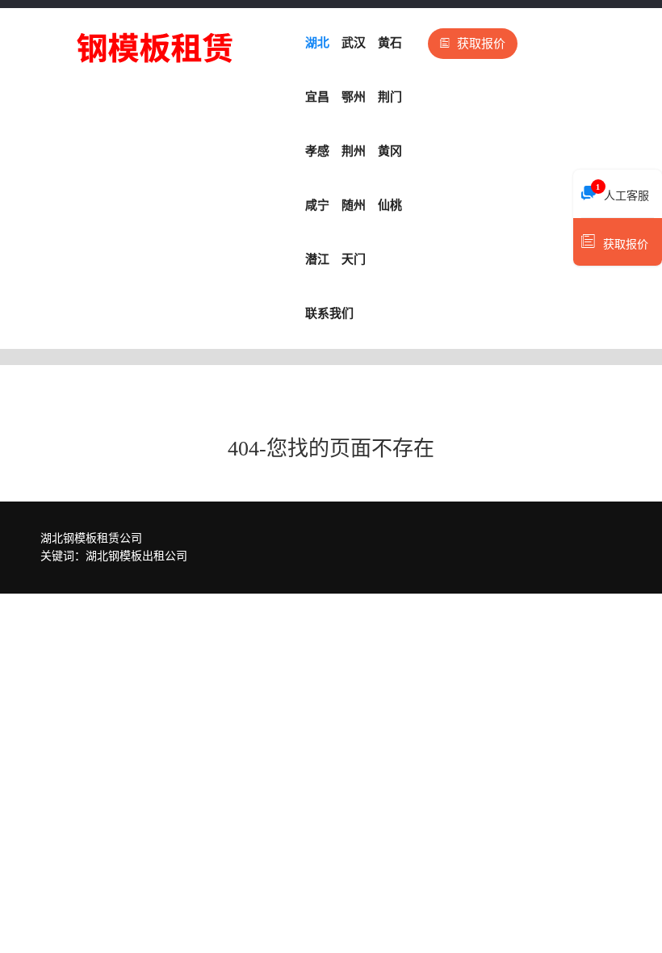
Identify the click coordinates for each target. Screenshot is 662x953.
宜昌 (317, 96)
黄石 (390, 42)
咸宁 (317, 205)
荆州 (353, 151)
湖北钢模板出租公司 (136, 556)
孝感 (317, 151)
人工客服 (622, 192)
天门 (353, 259)
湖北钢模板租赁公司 (91, 538)
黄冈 (390, 151)
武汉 (353, 42)
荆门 (390, 96)
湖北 (317, 42)
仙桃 (390, 205)
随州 (353, 205)
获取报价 (481, 43)
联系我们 (329, 313)
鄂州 (353, 96)
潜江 (317, 259)
